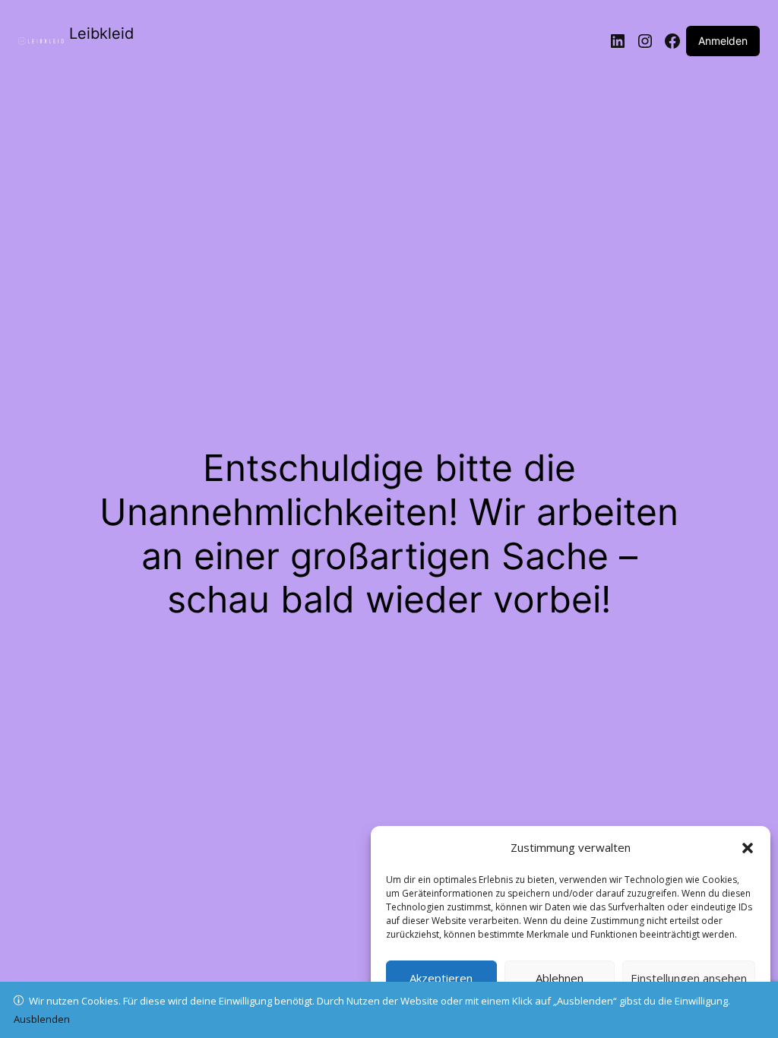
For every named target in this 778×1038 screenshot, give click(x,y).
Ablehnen (560, 978)
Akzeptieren (441, 978)
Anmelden (723, 40)
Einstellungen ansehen (689, 978)
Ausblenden (42, 1019)
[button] (747, 848)
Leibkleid (101, 33)
